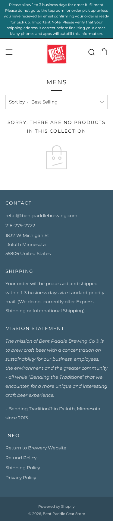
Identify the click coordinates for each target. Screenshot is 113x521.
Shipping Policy (22, 467)
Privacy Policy (20, 477)
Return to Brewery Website (35, 448)
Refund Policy (20, 458)
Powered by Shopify (56, 506)
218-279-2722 (20, 225)
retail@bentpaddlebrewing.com (41, 215)
